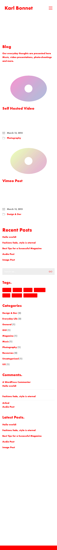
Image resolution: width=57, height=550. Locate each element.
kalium (28, 290)
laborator (39, 290)
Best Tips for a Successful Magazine (22, 248)
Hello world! (9, 237)
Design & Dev (14, 214)
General (7, 324)
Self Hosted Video (18, 108)
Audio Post (8, 254)
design (7, 290)
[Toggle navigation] (50, 8)
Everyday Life (10, 318)
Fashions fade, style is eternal (19, 242)
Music (5, 341)
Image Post (8, 259)
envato (17, 290)
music (6, 295)
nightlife (17, 295)
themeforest (30, 295)
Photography (14, 138)
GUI (4, 330)
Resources (8, 353)
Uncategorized (10, 358)
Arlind (5, 403)
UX (4, 364)
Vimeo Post (12, 181)
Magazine (8, 335)
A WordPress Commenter (16, 382)
